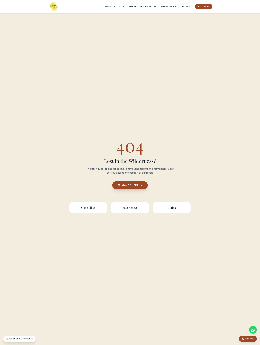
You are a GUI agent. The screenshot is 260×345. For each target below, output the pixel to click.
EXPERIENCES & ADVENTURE (142, 6)
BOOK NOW (203, 6)
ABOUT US (110, 6)
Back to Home (130, 185)
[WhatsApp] (253, 330)
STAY (121, 6)
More (185, 6)
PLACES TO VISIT (169, 6)
